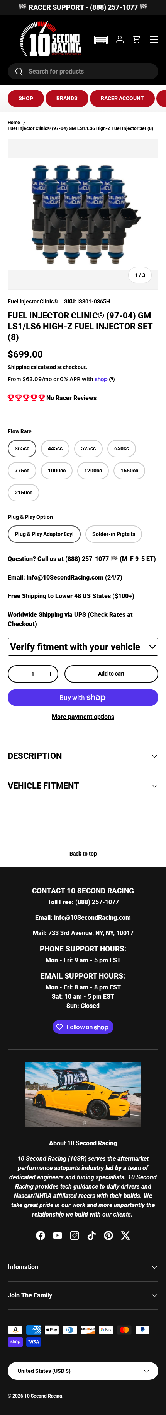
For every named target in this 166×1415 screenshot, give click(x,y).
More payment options (83, 716)
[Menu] (153, 39)
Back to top (83, 853)
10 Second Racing (43, 1396)
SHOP (26, 98)
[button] (100, 39)
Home (14, 122)
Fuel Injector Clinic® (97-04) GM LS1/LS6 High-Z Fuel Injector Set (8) (80, 128)
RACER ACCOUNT (122, 98)
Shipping (19, 367)
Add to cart (111, 674)
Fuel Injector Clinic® (33, 301)
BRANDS (67, 98)
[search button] (16, 72)
